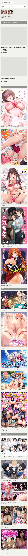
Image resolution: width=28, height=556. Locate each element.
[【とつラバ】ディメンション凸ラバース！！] (14, 359)
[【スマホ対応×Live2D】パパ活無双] (14, 469)
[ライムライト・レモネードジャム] (14, 300)
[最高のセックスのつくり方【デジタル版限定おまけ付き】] (14, 107)
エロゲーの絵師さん (7, 2)
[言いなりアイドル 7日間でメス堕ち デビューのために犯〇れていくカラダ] (14, 491)
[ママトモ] (14, 329)
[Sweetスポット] (14, 147)
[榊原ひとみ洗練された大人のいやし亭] (10, 12)
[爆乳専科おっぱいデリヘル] (14, 539)
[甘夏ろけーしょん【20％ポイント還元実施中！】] (14, 380)
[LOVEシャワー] (14, 186)
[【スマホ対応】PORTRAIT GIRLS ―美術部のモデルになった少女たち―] (14, 446)
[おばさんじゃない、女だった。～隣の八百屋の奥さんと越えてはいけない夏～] (14, 515)
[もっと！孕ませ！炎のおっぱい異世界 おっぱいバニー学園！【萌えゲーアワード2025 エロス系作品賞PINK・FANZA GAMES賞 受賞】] (14, 409)
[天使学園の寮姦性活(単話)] (14, 266)
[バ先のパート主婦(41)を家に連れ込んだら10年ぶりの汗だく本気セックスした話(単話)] (14, 225)
